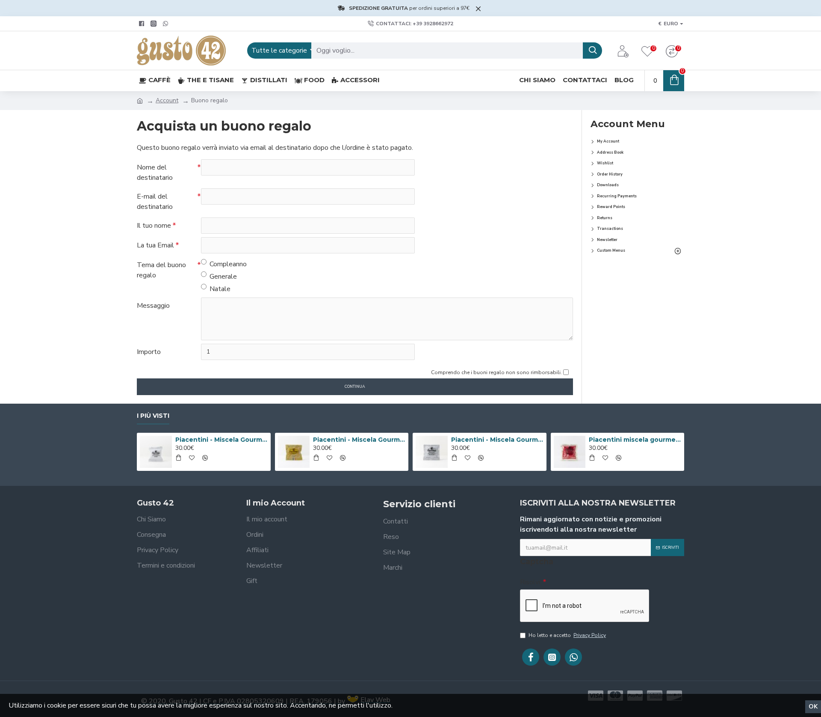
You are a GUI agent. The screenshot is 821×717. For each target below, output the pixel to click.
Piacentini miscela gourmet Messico (635, 439)
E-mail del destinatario (155, 201)
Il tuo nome (154, 225)
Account (167, 100)
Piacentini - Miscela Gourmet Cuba (221, 439)
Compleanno (228, 264)
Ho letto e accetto (567, 635)
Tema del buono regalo (161, 270)
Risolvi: (530, 582)
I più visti (153, 415)
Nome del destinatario (155, 172)
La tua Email (155, 245)
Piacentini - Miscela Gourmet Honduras (497, 439)
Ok (813, 706)
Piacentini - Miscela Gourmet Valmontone (359, 439)
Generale (223, 276)
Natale (220, 289)
